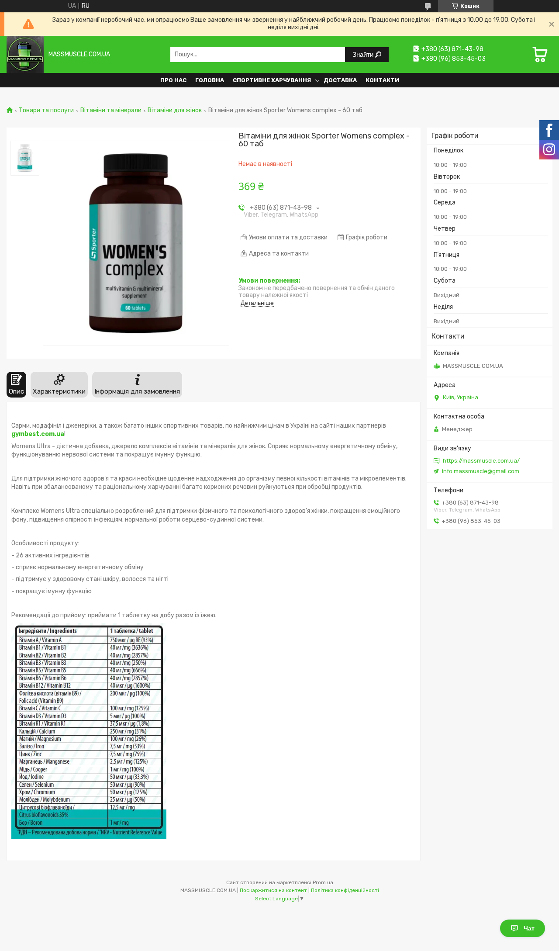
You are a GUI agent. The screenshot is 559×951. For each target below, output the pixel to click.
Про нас (173, 80)
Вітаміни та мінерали (110, 110)
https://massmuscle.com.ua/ (481, 460)
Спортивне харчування (272, 80)
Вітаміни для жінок (175, 110)
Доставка (340, 80)
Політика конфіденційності (345, 890)
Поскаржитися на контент (273, 890)
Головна (209, 80)
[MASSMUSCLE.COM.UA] (25, 54)
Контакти (382, 80)
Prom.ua (323, 882)
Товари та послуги (46, 110)
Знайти (363, 54)
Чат (529, 928)
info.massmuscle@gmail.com (480, 471)
